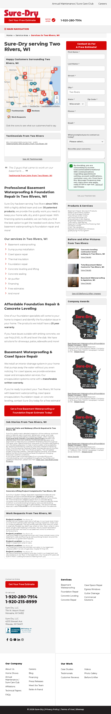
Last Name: (73, 64)
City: (70, 87)
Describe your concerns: (79, 149)
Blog (31, 673)
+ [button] (57, 97)
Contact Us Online (12, 579)
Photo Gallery (90, 673)
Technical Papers (13, 690)
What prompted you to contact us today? (83, 136)
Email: (71, 123)
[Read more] (79, 352)
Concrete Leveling (69, 596)
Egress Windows (92, 589)
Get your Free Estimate (86, 196)
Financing (33, 677)
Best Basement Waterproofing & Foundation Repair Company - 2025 (86, 394)
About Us (9, 669)
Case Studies (67, 669)
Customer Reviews (70, 677)
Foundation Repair (69, 592)
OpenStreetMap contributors (50, 106)
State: (71, 99)
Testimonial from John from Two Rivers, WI (30, 175)
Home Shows (11, 673)
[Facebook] (7, 639)
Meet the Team (36, 685)
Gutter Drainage (92, 593)
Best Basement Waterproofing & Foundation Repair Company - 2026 (86, 344)
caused (39, 496)
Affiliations (10, 686)
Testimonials (67, 673)
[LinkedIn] (18, 639)
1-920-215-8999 (21, 601)
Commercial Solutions (90, 598)
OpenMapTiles (34, 106)
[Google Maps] (11, 639)
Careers (102, 3)
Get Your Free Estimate (22, 20)
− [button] (57, 101)
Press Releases (36, 681)
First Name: (74, 52)
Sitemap (80, 709)
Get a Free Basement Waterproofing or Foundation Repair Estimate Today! (32, 411)
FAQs (8, 694)
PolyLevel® (23, 506)
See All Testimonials (32, 159)
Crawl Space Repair (93, 585)
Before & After (91, 677)
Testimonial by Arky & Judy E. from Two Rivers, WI (26, 144)
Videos (87, 669)
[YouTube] (15, 639)
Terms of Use (67, 709)
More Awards (73, 457)
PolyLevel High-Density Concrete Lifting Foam (25, 438)
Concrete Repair (68, 600)
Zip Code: (92, 99)
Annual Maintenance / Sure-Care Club (73, 3)
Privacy (81, 187)
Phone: (72, 111)
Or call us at (10, 592)
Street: (72, 76)
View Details (86, 257)
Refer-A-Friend (36, 689)
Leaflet (24, 106)
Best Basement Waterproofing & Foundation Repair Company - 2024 (86, 444)
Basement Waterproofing (68, 586)
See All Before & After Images (86, 293)
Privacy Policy (52, 709)
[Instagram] (22, 639)
